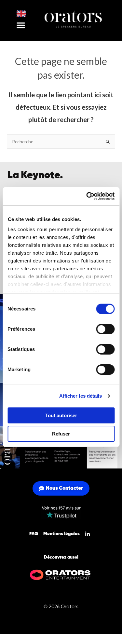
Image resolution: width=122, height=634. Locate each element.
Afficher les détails (80, 396)
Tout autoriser (61, 415)
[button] (21, 25)
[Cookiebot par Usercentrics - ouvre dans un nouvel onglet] (87, 196)
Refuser (61, 433)
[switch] (105, 329)
